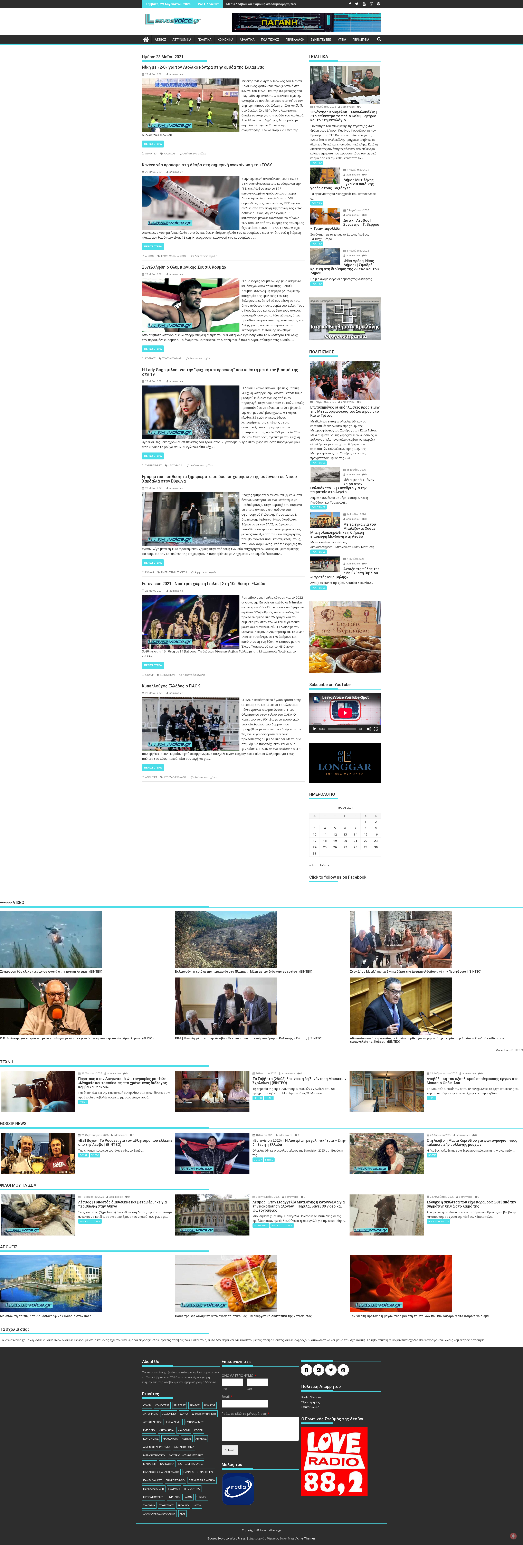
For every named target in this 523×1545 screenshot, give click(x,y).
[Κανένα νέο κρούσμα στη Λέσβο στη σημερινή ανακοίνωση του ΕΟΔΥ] (190, 179)
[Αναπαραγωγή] (315, 729)
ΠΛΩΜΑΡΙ (174, 1488)
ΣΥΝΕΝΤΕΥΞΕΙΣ (321, 39)
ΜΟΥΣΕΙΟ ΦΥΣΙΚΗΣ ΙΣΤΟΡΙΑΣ (186, 1455)
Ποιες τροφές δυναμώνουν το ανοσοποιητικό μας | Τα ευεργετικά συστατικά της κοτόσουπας (243, 1316)
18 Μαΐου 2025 (264, 1135)
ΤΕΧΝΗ (83, 1102)
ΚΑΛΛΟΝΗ (184, 1430)
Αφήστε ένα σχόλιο (194, 153)
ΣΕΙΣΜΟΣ (202, 1497)
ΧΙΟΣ (182, 1513)
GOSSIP (149, 675)
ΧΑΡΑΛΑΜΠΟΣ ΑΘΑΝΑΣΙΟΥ (159, 1513)
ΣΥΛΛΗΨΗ (149, 1505)
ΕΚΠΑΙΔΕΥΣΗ (173, 1422)
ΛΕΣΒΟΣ (160, 39)
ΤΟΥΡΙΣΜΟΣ (166, 1505)
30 (376, 847)
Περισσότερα (153, 143)
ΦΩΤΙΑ (197, 1505)
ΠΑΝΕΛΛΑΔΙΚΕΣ (152, 1480)
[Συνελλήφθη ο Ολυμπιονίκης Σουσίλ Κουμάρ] (190, 281)
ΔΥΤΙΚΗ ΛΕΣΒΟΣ (152, 1422)
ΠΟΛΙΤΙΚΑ (204, 39)
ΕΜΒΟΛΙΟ (149, 1430)
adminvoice (176, 74)
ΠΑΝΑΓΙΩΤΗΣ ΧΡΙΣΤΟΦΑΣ (198, 1472)
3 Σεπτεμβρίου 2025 (267, 1197)
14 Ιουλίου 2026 (356, 514)
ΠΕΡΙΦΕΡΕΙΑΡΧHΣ (153, 1488)
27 (345, 847)
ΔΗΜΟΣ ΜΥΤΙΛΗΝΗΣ (204, 1413)
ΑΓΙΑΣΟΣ (195, 1405)
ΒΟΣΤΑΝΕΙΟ (169, 1413)
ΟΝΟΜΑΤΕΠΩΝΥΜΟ (239, 1376)
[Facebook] (307, 1370)
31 (314, 853)
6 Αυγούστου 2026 (324, 106)
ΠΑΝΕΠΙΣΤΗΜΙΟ (175, 1480)
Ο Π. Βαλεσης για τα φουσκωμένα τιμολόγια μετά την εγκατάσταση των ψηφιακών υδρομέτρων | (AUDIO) (77, 1038)
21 (355, 841)
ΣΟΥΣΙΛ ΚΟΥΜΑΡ (171, 358)
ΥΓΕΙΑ (342, 39)
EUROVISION (167, 675)
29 (366, 847)
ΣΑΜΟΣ (188, 1497)
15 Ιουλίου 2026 (356, 469)
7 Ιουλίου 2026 (355, 559)
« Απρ (313, 865)
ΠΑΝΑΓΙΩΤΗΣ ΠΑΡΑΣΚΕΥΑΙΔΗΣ (161, 1472)
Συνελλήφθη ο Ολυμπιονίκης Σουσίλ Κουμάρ (184, 267)
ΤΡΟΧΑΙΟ (183, 1505)
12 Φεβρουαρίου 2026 (443, 1073)
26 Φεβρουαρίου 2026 (94, 1135)
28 (355, 847)
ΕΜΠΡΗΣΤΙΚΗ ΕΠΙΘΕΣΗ (174, 572)
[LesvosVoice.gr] (146, 39)
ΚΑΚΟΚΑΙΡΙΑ (166, 1430)
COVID (147, 1405)
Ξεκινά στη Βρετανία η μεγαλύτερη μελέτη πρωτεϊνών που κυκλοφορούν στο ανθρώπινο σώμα (419, 1316)
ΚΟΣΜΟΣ (150, 358)
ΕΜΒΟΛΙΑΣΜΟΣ (195, 1422)
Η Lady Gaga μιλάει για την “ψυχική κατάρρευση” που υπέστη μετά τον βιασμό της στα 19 (220, 372)
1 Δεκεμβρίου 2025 (92, 1197)
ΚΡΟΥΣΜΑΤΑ (168, 256)
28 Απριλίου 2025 (440, 1135)
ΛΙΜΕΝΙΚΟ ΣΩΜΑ (184, 1447)
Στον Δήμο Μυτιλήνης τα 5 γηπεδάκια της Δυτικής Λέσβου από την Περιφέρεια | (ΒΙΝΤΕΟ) (416, 971)
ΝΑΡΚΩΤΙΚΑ (167, 1464)
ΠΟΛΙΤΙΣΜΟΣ (270, 39)
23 (376, 841)
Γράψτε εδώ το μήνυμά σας (245, 1414)
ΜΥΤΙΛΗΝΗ (149, 1464)
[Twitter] (332, 1370)
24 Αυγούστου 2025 (441, 1197)
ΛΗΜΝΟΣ (201, 1438)
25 (325, 847)
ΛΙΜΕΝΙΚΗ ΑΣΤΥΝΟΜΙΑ (156, 1447)
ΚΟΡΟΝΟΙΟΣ (151, 1438)
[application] (345, 713)
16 (376, 834)
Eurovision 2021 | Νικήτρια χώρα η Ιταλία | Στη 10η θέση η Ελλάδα (203, 583)
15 (366, 834)
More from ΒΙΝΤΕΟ (509, 1050)
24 (314, 847)
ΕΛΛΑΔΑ (149, 572)
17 (314, 841)
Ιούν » (324, 865)
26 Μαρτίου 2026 (265, 1073)
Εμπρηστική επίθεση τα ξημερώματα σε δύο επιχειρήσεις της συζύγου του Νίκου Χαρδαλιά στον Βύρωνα (219, 479)
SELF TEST (179, 1405)
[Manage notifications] (513, 1536)
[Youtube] (344, 1370)
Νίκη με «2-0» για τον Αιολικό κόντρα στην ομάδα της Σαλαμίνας (203, 67)
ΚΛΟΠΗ (198, 1430)
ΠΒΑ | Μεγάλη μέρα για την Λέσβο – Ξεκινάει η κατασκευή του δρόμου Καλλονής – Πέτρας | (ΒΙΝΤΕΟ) (249, 1038)
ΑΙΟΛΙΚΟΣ (169, 153)
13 (345, 834)
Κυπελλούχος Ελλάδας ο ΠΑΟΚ (171, 686)
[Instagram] (320, 1370)
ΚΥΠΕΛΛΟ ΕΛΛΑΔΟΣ (175, 777)
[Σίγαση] (369, 729)
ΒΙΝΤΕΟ (258, 1097)
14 (355, 834)
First (224, 1389)
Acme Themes (305, 1538)
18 (325, 841)
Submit (230, 1450)
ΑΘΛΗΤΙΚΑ (247, 39)
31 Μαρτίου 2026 (91, 1073)
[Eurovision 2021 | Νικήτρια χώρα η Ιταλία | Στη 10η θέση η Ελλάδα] (190, 597)
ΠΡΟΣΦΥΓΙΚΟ (192, 1488)
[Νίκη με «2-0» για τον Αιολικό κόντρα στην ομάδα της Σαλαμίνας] (190, 81)
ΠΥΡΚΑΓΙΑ (174, 1497)
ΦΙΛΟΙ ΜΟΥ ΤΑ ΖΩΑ (90, 1221)
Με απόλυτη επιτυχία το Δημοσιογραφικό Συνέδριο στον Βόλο (45, 1316)
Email (227, 1397)
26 (335, 847)
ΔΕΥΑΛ (184, 1413)
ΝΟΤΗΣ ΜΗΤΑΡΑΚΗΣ (190, 1464)
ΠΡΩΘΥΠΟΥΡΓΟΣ (153, 1497)
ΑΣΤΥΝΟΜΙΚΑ (181, 39)
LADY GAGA (175, 465)
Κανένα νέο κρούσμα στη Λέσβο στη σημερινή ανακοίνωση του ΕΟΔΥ (207, 164)
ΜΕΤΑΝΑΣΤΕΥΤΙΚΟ (154, 1455)
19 (335, 841)
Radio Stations (311, 1397)
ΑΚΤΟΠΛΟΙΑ (150, 1413)
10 (314, 834)
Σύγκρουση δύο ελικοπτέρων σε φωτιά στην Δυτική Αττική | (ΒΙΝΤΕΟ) (51, 971)
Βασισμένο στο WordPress (226, 1538)
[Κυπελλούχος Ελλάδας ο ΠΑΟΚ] (190, 700)
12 (335, 834)
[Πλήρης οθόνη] (376, 729)
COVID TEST (162, 1405)
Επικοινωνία (310, 1407)
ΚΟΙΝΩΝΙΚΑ (225, 39)
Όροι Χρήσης (310, 1402)
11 (325, 834)
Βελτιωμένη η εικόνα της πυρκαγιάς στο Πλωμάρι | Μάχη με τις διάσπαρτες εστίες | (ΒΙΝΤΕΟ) (243, 971)
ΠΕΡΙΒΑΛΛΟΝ (294, 39)
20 (345, 841)
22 (366, 841)
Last (249, 1389)
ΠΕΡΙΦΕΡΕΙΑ (360, 39)
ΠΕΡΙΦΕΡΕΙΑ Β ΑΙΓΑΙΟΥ (202, 1480)
